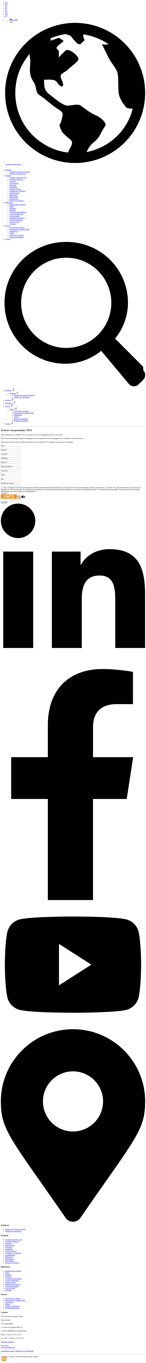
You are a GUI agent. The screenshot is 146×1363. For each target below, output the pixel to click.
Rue (2, 479)
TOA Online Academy (17, 228)
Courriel (4, 454)
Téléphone (4, 458)
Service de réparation (16, 235)
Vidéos (11, 233)
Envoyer (4, 502)
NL (6, 10)
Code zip (4, 471)
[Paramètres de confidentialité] (4, 1358)
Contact (7, 239)
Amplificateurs (14, 193)
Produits (8, 176)
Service (7, 226)
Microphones (13, 199)
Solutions (8, 170)
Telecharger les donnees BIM (19, 229)
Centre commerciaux (16, 214)
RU (6, 12)
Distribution (13, 187)
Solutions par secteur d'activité (19, 172)
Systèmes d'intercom (16, 179)
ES (6, 16)
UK (6, 14)
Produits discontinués (16, 237)
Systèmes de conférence (17, 191)
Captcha (4, 493)
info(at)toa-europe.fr (7, 1342)
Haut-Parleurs (14, 183)
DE (6, 3)
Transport (12, 224)
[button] (19, 498)
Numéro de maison (7, 483)
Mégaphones (13, 197)
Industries (12, 208)
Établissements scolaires (17, 204)
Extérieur (12, 210)
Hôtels (11, 206)
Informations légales (7, 1351)
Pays (3, 446)
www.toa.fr (5, 1345)
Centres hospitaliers (16, 220)
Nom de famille (7, 466)
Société (4, 450)
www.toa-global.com (8, 1347)
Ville (3, 475)
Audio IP (12, 181)
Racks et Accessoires (16, 201)
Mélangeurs (13, 195)
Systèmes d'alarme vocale (18, 177)
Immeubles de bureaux (17, 218)
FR (6, 6)
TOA (11, 22)
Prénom (4, 462)
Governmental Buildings (17, 212)
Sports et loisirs (14, 216)
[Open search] (73, 386)
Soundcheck (13, 231)
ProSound (12, 185)
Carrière (15, 20)
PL (6, 8)
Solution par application (17, 174)
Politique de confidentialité (25, 1351)
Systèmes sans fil (15, 189)
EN (6, 4)
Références (9, 203)
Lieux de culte (14, 222)
